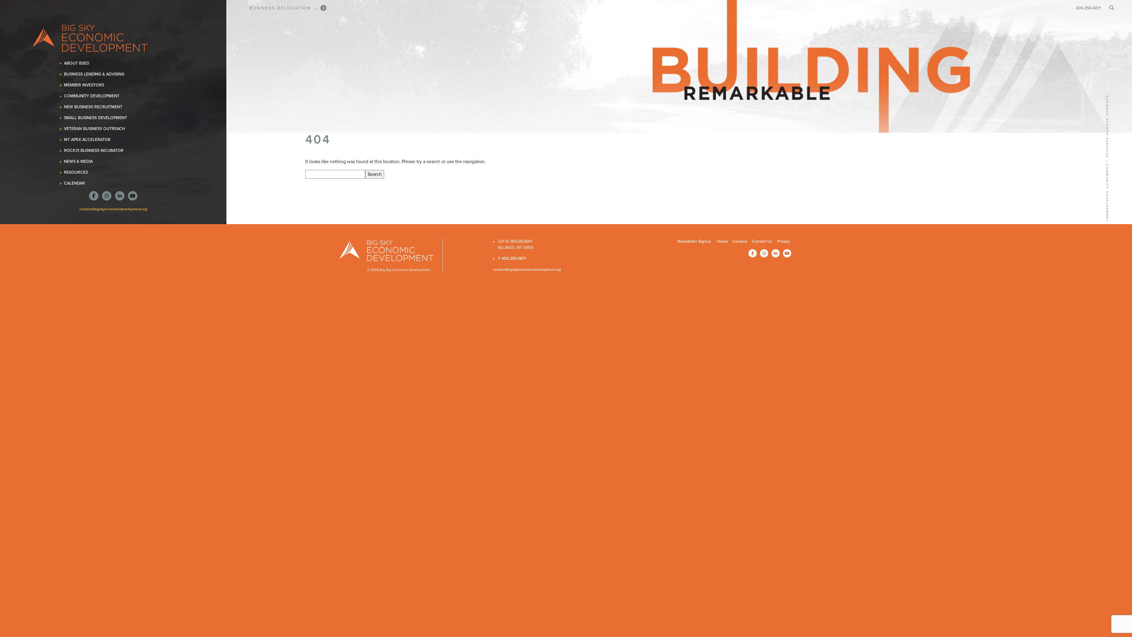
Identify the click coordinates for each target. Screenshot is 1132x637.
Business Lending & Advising (94, 74)
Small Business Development (95, 118)
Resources (76, 172)
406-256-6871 (1088, 8)
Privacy (783, 241)
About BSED (76, 63)
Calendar (74, 183)
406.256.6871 (513, 258)
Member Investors (84, 85)
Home (722, 241)
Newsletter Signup (694, 241)
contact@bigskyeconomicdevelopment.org (113, 208)
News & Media (78, 161)
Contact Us (762, 241)
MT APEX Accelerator (87, 140)
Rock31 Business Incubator (94, 150)
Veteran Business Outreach (94, 129)
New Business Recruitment (93, 107)
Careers (740, 241)
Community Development (91, 96)
